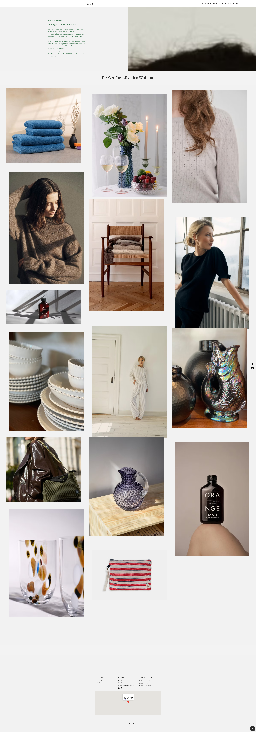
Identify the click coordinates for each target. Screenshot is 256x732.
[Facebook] (119, 688)
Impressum (125, 723)
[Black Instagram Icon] (252, 367)
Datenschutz (132, 723)
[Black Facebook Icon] (252, 364)
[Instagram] (121, 688)
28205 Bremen (100, 682)
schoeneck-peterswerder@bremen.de (126, 685)
